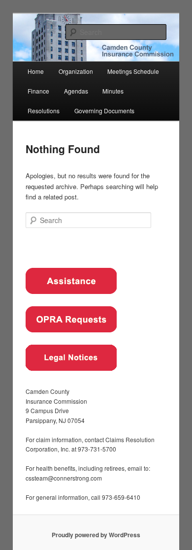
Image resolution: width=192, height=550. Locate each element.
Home (36, 71)
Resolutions (44, 110)
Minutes (113, 91)
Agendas (76, 91)
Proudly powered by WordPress (96, 534)
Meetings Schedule (133, 71)
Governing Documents (104, 110)
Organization (76, 71)
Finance (38, 91)
